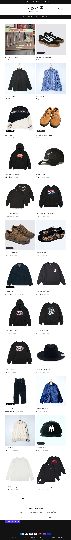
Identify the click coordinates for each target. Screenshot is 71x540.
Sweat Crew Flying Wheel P (11, 369)
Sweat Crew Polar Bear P (42, 330)
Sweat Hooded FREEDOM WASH (12, 174)
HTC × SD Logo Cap (40, 174)
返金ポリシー (34, 537)
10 (48, 498)
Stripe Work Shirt (40, 96)
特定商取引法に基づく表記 (36, 539)
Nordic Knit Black (9, 135)
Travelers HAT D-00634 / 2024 (43, 369)
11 (53, 498)
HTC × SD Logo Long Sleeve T (12, 213)
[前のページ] (13, 498)
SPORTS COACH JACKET (42, 409)
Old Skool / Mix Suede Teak (11, 252)
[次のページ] (58, 498)
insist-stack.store (14, 537)
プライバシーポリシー (44, 537)
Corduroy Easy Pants (10, 409)
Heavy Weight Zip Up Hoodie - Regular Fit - (15, 448)
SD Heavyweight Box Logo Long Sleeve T (46, 487)
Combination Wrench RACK (11, 57)
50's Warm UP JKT (9, 291)
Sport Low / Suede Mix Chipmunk (44, 135)
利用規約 (54, 537)
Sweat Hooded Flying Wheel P (12, 330)
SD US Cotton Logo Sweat (42, 291)
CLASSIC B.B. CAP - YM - (41, 448)
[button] (4, 9)
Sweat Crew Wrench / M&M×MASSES (45, 213)
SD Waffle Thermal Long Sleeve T (13, 487)
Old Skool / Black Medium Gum (43, 57)
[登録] (50, 517)
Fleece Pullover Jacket (10, 96)
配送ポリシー (61, 537)
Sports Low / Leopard (41, 252)
